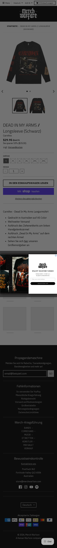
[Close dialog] (56, 255)
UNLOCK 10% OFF (43, 283)
